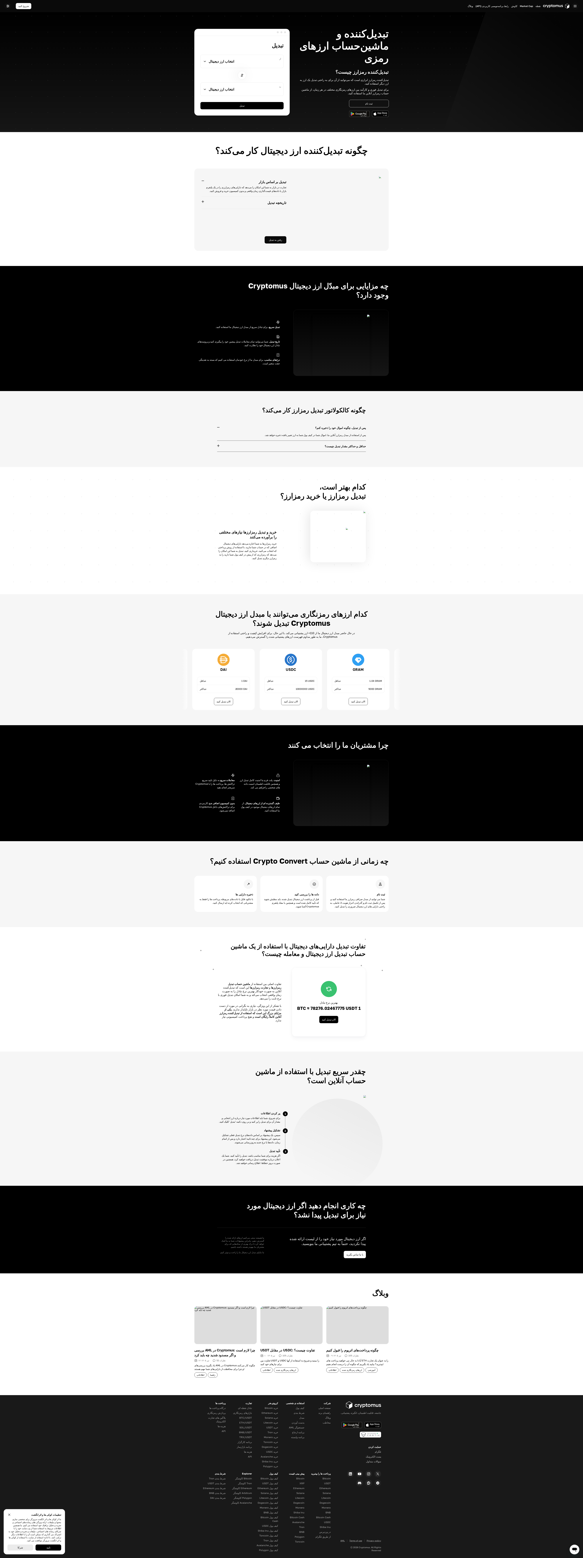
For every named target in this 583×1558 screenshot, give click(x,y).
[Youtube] (359, 1474)
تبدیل (242, 105)
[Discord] (359, 1483)
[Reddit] (368, 1483)
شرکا (20, 1547)
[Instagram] (368, 1474)
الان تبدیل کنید (223, 701)
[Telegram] (377, 1483)
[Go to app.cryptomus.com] (556, 6)
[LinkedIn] (350, 1474)
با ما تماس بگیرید (354, 1254)
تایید (48, 1547)
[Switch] (242, 75)
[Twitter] (377, 1474)
